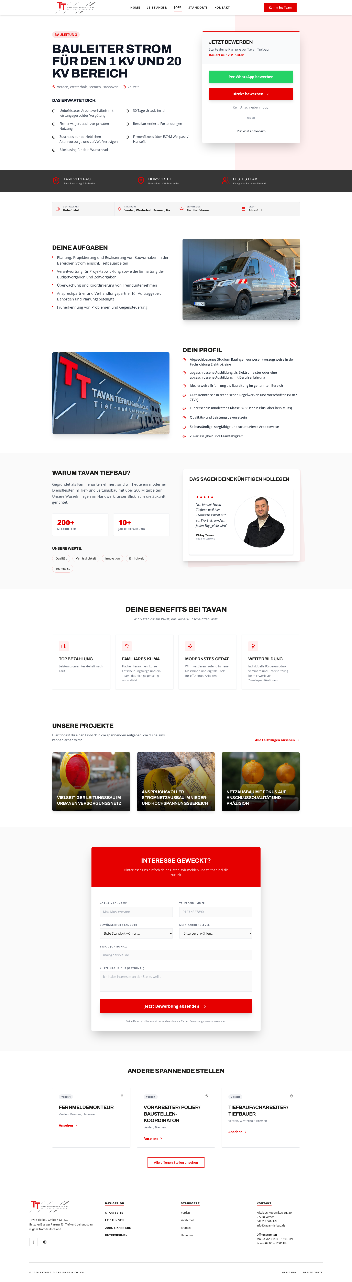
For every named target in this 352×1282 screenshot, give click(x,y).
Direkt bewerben (247, 93)
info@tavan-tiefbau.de (271, 1225)
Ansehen (66, 1125)
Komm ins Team (280, 7)
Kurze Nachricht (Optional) (122, 968)
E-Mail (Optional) (113, 946)
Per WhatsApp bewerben (251, 76)
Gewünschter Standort (119, 925)
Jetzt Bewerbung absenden (172, 1006)
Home (135, 7)
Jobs (178, 7)
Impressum (289, 1272)
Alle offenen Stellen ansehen (176, 1162)
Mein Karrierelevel (194, 925)
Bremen (186, 1227)
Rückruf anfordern (251, 131)
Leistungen (157, 7)
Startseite (114, 1212)
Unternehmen (116, 1235)
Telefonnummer (192, 903)
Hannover (187, 1235)
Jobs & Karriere (118, 1227)
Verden (185, 1212)
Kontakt (222, 7)
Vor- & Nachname (113, 903)
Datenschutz (313, 1272)
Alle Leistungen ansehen (275, 740)
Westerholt (188, 1220)
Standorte (198, 7)
